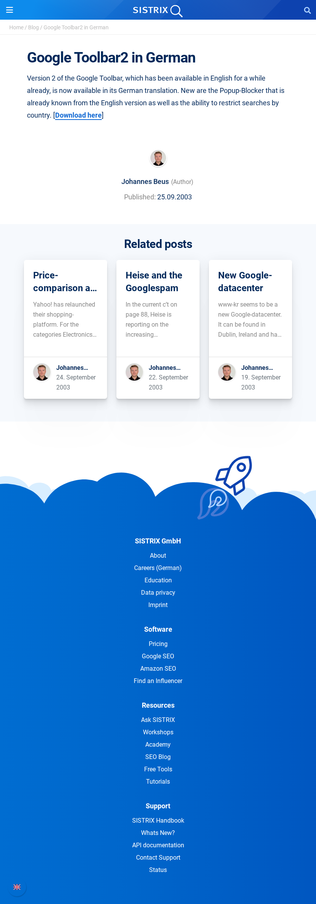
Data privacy (158, 592)
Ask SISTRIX (158, 720)
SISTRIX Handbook (158, 820)
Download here (78, 115)
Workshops (158, 732)
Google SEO (158, 656)
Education (158, 580)
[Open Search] (307, 10)
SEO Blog (158, 757)
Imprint (158, 605)
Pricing (158, 644)
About (158, 555)
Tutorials (158, 781)
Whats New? (158, 833)
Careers (158, 568)
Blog (33, 27)
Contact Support (158, 857)
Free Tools (158, 769)
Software (158, 629)
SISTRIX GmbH (158, 541)
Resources (158, 705)
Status (158, 870)
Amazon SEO (158, 668)
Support (158, 806)
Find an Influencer (158, 681)
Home (16, 27)
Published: (140, 197)
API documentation (158, 845)
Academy (158, 744)
